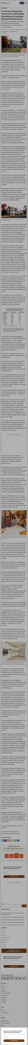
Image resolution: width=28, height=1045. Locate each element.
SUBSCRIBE (14, 1040)
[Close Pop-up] (26, 1028)
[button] (14, 522)
